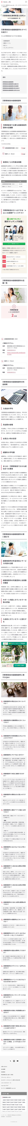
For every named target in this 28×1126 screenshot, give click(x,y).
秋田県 (19, 1100)
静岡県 (19, 1107)
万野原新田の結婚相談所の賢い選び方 (11, 88)
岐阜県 (15, 1107)
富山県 (16, 1104)
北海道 (4, 1100)
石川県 (20, 1104)
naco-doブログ (4, 1085)
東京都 (4, 1104)
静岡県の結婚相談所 (22, 5)
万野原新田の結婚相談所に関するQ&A (11, 90)
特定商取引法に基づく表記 (7, 1074)
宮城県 (15, 1100)
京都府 (11, 1109)
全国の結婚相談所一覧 (6, 1083)
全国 (15, 5)
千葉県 (23, 1102)
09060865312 (11, 350)
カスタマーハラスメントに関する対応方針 (10, 1080)
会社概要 (3, 1069)
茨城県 (8, 1102)
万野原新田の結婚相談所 (8, 82)
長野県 (11, 1107)
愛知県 (23, 1107)
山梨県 (8, 1107)
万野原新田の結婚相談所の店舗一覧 (10, 84)
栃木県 (11, 1102)
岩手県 (11, 1100)
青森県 (8, 1100)
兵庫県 (19, 1109)
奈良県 (23, 1109)
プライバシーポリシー (6, 1077)
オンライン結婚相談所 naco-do (8, 1088)
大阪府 (15, 1109)
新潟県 (13, 1104)
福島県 (4, 1102)
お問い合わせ (4, 1066)
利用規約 (3, 1072)
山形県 (23, 1100)
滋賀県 (8, 1109)
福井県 (4, 1107)
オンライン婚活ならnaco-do (7, 5)
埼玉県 (19, 1102)
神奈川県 (9, 1104)
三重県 (4, 1109)
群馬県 (15, 1102)
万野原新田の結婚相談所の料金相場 (10, 86)
